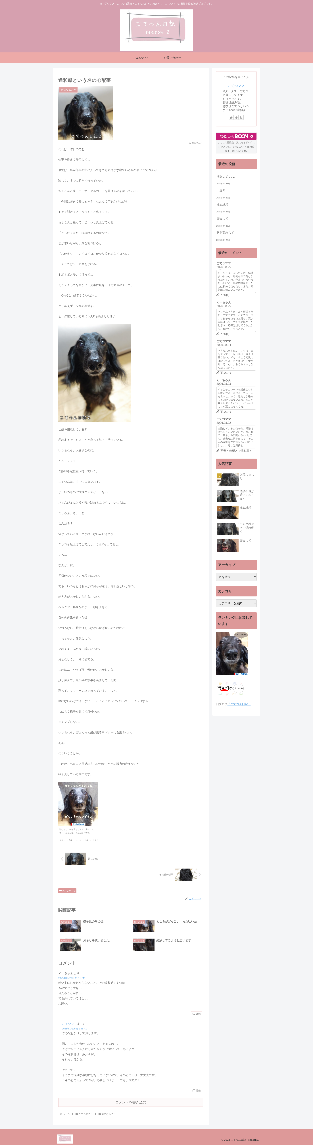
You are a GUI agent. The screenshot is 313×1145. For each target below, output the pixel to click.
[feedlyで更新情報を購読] (236, 117)
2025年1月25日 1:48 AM (74, 1028)
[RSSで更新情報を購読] (241, 117)
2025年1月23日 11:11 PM (71, 978)
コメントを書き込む (130, 1102)
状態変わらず (225, 232)
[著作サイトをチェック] (231, 117)
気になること (68, 890)
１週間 (221, 190)
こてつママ (69, 1023)
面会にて (222, 218)
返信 (198, 1013)
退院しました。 (227, 176)
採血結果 (222, 204)
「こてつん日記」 (239, 704)
